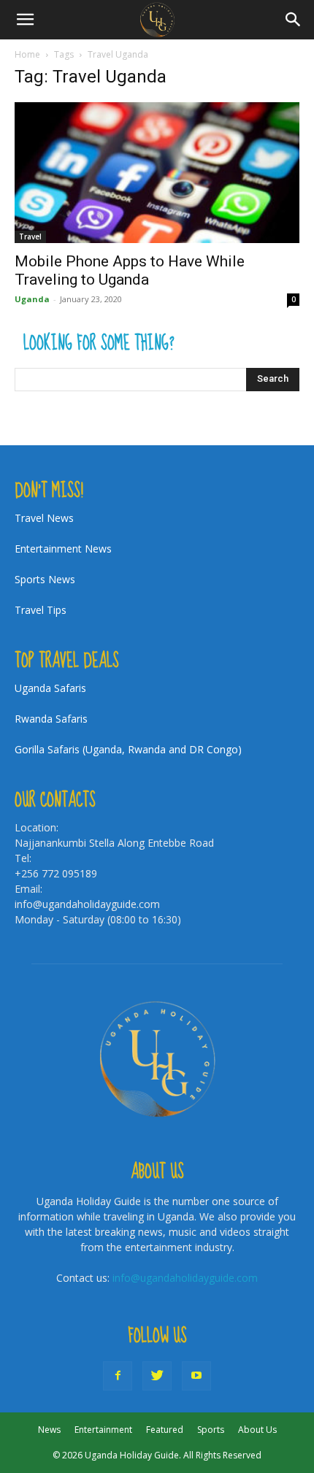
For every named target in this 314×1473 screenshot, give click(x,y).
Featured (164, 1429)
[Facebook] (117, 1376)
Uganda (32, 298)
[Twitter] (157, 1376)
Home (27, 54)
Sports (210, 1429)
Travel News (44, 518)
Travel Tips (40, 610)
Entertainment (103, 1429)
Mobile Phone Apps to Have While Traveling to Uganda (130, 270)
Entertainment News (63, 548)
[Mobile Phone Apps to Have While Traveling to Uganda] (157, 172)
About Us (257, 1429)
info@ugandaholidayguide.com (185, 1278)
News (49, 1429)
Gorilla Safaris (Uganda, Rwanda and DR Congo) (128, 749)
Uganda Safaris (50, 688)
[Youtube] (196, 1376)
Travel (30, 236)
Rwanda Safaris (51, 719)
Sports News (45, 579)
